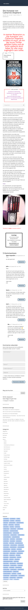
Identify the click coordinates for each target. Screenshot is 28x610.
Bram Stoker (17, 559)
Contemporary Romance (9, 445)
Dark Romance (7, 447)
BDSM (5, 443)
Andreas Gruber (6, 534)
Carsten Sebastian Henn (7, 571)
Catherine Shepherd (7, 573)
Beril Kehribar (6, 557)
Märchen (6, 483)
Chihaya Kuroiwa (12, 577)
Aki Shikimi (12, 520)
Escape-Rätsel (7, 455)
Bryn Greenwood (12, 563)
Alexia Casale (11, 524)
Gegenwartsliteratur (8, 461)
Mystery (5, 485)
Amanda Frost (6, 530)
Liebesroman (6, 477)
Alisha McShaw (20, 528)
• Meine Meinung (7, 55)
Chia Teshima (6, 577)
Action (5, 441)
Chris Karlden (16, 579)
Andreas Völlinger (21, 534)
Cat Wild (19, 573)
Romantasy (6, 493)
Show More (5, 581)
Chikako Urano (19, 577)
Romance (6, 491)
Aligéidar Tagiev (6, 528)
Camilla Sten (20, 565)
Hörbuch (5, 507)
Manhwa (6, 481)
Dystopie (6, 451)
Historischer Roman (8, 465)
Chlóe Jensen (6, 579)
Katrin (7, 290)
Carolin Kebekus (20, 569)
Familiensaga (7, 457)
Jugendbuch (6, 471)
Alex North (11, 526)
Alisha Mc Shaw (13, 528)
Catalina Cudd (16, 571)
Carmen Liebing (6, 569)
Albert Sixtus (18, 520)
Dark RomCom (7, 449)
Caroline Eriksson (13, 569)
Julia (7, 266)
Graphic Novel (7, 463)
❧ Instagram (5, 400)
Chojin (11, 579)
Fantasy (5, 459)
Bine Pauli (19, 557)
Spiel (4, 509)
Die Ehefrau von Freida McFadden (10, 413)
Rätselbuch (6, 489)
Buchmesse (5, 433)
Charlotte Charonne (14, 575)
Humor (5, 469)
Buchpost (5, 435)
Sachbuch (6, 495)
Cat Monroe (14, 573)
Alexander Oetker (12, 522)
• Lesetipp (5, 56)
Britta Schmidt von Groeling (8, 561)
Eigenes (4, 437)
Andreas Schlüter (13, 534)
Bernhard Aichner (12, 557)
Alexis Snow (17, 524)
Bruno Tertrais (6, 563)
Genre (15, 15)
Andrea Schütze (15, 532)
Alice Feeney (17, 526)
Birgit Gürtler (6, 559)
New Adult (6, 487)
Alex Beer (5, 524)
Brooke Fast (16, 561)
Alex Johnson (6, 526)
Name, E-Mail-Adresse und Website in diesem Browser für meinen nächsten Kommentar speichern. (13, 377)
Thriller (18, 15)
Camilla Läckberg (13, 565)
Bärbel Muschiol (6, 565)
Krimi (5, 475)
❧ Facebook (11, 400)
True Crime (6, 503)
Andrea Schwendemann (7, 532)
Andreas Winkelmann (7, 536)
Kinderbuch (6, 473)
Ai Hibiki (18, 518)
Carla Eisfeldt (12, 567)
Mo (5, 15)
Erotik (5, 453)
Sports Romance (7, 499)
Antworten (21, 262)
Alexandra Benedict (20, 522)
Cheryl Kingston (21, 575)
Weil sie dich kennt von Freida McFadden (12, 411)
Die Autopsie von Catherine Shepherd (11, 409)
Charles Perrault (6, 575)
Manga (5, 479)
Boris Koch (11, 559)
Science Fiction (7, 497)
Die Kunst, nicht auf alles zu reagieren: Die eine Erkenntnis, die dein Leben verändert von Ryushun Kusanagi (14, 421)
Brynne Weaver (20, 563)
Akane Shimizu (6, 520)
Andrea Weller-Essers (16, 536)
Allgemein (5, 431)
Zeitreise (6, 505)
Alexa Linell (5, 522)
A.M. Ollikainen (12, 518)
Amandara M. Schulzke (13, 530)
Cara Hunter (6, 567)
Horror (5, 467)
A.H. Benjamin (6, 518)
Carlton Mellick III (18, 567)
